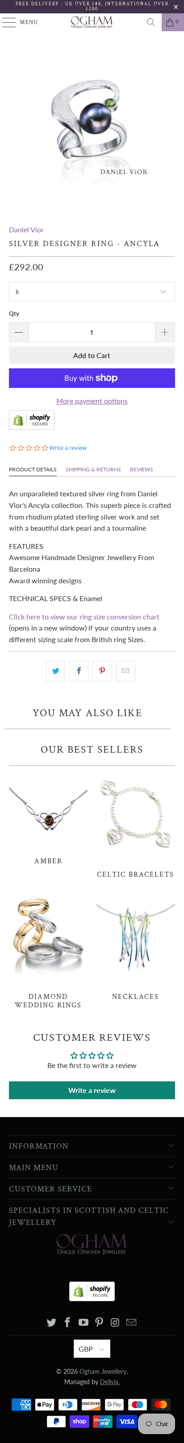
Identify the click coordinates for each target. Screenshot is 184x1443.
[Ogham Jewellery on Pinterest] (99, 1323)
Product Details (33, 469)
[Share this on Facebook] (78, 671)
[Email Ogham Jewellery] (131, 1323)
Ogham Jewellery (102, 1371)
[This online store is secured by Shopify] (31, 427)
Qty (14, 313)
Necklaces (135, 946)
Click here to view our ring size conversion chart (84, 616)
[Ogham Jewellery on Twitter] (52, 1323)
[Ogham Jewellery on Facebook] (68, 1323)
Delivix (110, 1381)
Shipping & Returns (93, 469)
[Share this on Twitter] (55, 671)
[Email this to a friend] (125, 671)
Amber (48, 818)
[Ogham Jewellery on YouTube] (83, 1323)
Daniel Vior (26, 229)
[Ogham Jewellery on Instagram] (115, 1323)
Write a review (92, 1090)
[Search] (150, 22)
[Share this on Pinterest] (102, 671)
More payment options (92, 400)
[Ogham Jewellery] (92, 22)
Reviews (141, 469)
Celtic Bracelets (135, 824)
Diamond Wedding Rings (48, 951)
